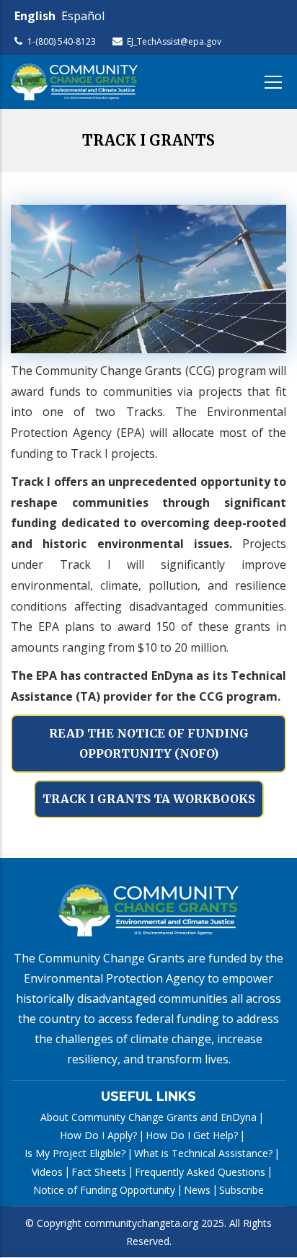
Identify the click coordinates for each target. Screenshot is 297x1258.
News (197, 1190)
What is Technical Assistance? (203, 1153)
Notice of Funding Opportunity (104, 1190)
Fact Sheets (98, 1172)
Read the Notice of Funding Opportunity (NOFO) (149, 743)
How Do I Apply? (98, 1135)
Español (83, 16)
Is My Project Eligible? (75, 1153)
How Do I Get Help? (192, 1135)
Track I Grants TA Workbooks (149, 799)
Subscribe (241, 1190)
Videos (47, 1172)
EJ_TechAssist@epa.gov (174, 41)
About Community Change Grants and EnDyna (148, 1117)
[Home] (74, 82)
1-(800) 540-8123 (61, 41)
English (35, 16)
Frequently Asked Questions (200, 1172)
